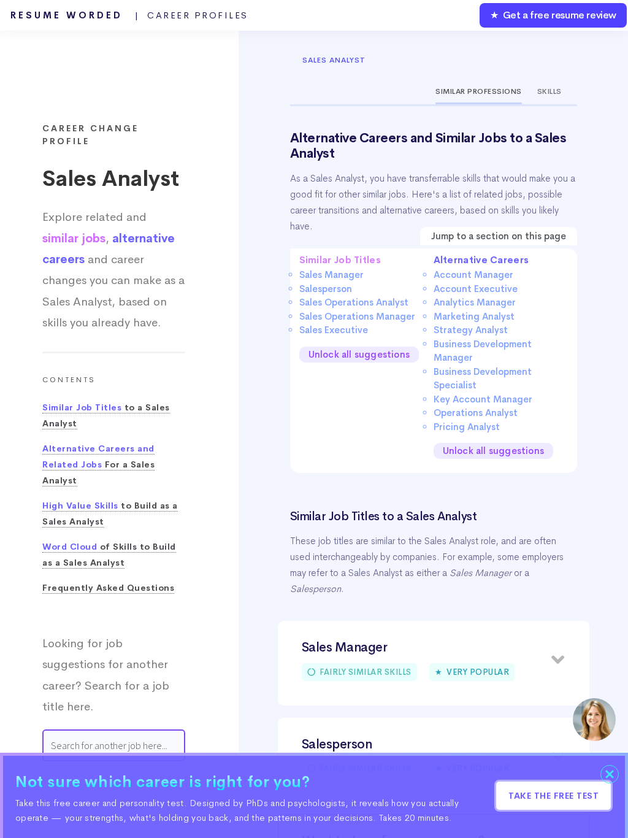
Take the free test (553, 795)
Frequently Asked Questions (108, 588)
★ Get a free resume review (553, 15)
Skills (549, 91)
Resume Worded (129, 15)
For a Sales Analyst (98, 465)
